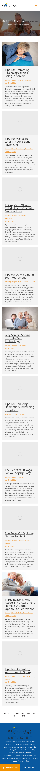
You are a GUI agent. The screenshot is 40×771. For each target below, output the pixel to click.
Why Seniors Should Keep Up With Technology (17, 338)
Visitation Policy (9, 750)
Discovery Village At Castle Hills (15, 676)
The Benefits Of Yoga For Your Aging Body (18, 471)
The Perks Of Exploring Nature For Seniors (19, 534)
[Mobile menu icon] (36, 5)
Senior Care (28, 80)
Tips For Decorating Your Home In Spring (18, 670)
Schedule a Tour (10, 767)
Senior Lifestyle (28, 613)
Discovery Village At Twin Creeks (15, 345)
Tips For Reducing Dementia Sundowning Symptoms (19, 407)
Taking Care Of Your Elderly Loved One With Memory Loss (19, 208)
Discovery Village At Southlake (14, 149)
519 (23, 716)
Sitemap (28, 753)
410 (13, 716)
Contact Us (30, 767)
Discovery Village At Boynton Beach (16, 215)
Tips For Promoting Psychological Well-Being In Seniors (17, 73)
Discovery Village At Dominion (14, 80)
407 (22, 713)
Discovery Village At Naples (13, 282)
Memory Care (9, 218)
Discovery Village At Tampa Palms (15, 540)
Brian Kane (33, 21)
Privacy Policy (32, 747)
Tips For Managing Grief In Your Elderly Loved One (17, 142)
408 (28, 713)
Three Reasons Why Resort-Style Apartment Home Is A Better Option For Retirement (20, 604)
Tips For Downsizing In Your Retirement (19, 276)
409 (34, 713)
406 (17, 713)
